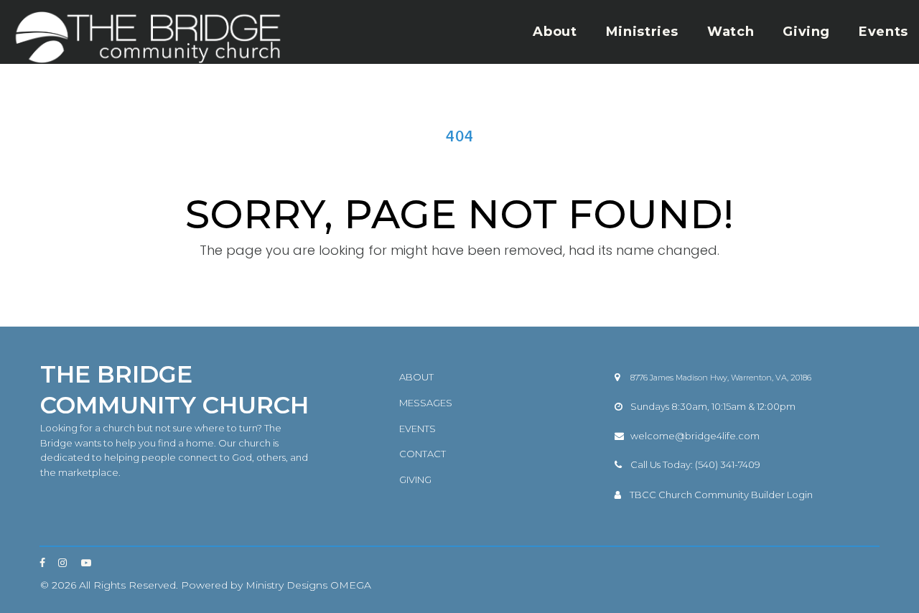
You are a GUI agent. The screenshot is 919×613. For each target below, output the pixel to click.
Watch (730, 31)
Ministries (642, 31)
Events (883, 31)
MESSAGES (425, 402)
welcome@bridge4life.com (695, 435)
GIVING (415, 479)
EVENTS (417, 428)
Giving (806, 31)
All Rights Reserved (127, 585)
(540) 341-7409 (727, 464)
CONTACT (422, 453)
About (555, 31)
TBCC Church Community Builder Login (721, 494)
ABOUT (416, 377)
